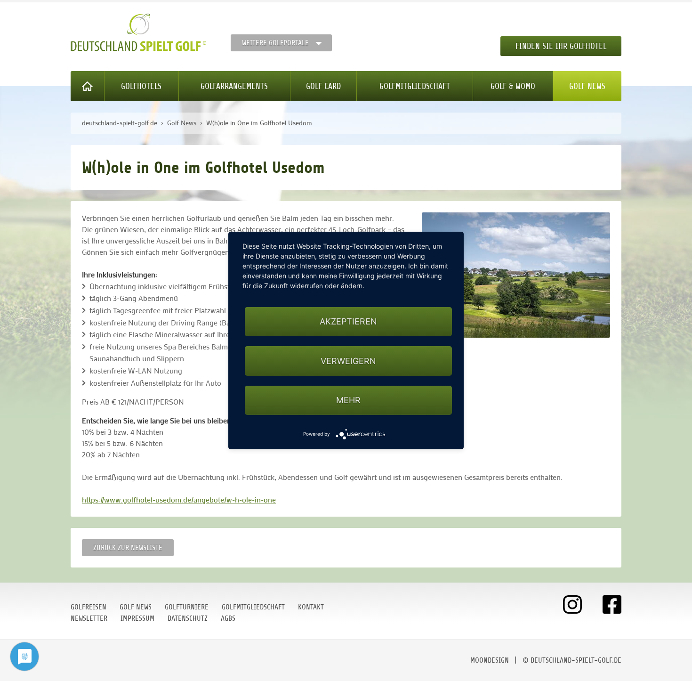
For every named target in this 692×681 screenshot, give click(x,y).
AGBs (228, 618)
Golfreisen (88, 607)
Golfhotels (141, 86)
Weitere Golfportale (275, 43)
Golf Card (323, 86)
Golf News (587, 86)
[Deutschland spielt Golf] (138, 32)
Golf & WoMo (513, 86)
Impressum (137, 618)
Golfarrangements (234, 86)
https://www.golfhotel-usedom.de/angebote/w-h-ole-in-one (179, 499)
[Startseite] (88, 86)
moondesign (489, 660)
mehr (348, 400)
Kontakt (311, 607)
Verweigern (348, 361)
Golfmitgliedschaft (414, 86)
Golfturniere (187, 607)
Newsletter (89, 618)
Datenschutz (188, 618)
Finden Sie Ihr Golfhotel (560, 46)
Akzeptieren (348, 321)
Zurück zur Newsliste (127, 547)
